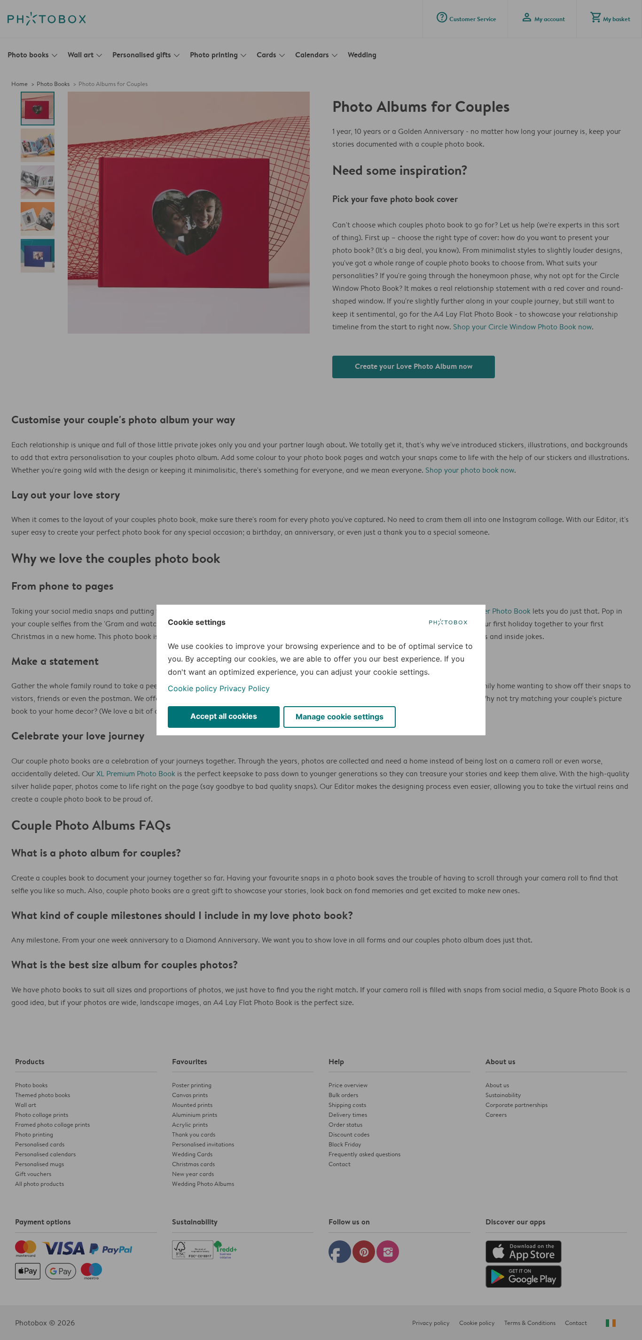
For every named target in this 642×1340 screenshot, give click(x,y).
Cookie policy (192, 688)
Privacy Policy (244, 688)
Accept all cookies (223, 716)
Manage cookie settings (340, 716)
